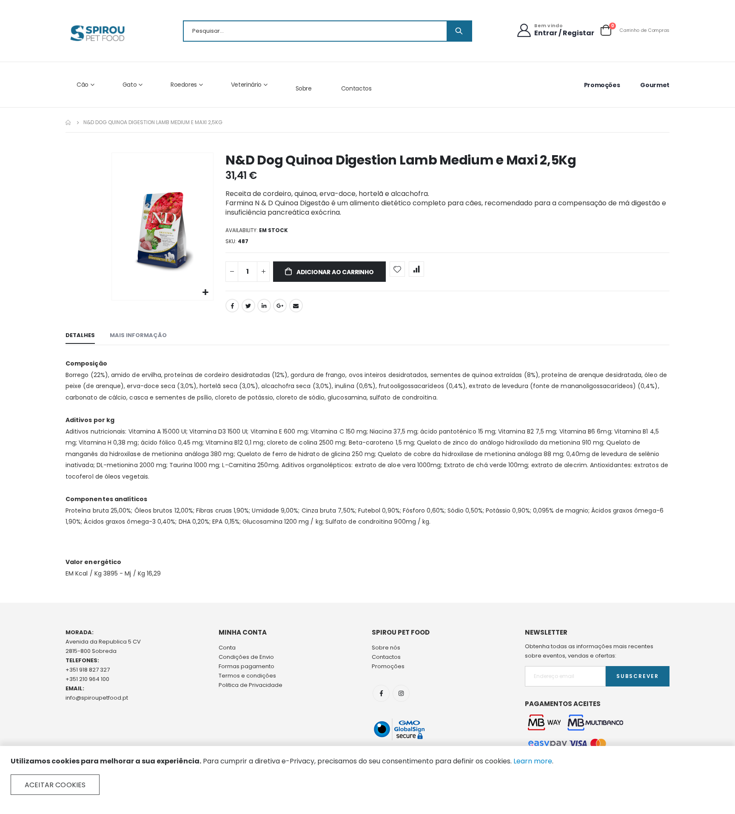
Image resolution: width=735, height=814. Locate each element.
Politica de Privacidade (250, 685)
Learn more (532, 761)
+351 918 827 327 (88, 670)
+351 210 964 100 (87, 679)
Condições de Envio (246, 657)
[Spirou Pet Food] (97, 33)
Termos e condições (247, 676)
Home (68, 122)
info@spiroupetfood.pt (97, 698)
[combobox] (327, 31)
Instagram (401, 693)
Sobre (304, 88)
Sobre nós (386, 648)
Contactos (356, 88)
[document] (367, 776)
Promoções (602, 85)
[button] (205, 292)
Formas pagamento (246, 666)
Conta (227, 648)
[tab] (80, 336)
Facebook (232, 305)
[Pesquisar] (459, 31)
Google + (280, 305)
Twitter (248, 305)
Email (296, 305)
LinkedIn (264, 305)
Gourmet (654, 85)
